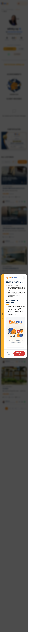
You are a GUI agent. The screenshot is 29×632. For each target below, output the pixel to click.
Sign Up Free (18, 353)
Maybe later (9, 353)
